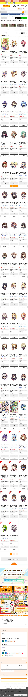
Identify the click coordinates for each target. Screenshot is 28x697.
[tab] (20, 30)
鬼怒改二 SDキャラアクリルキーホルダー (23, 52)
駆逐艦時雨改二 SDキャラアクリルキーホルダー (23, 476)
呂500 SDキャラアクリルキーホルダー (4, 82)
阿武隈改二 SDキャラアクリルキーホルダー (14, 52)
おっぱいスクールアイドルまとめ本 (4, 415)
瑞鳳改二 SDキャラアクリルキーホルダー (23, 82)
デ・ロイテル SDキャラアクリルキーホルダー (5, 173)
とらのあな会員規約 (14, 683)
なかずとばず (10, 14)
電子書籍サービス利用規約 (7, 686)
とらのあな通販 (3, 16)
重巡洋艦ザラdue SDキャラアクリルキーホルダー (14, 325)
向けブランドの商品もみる (14, 559)
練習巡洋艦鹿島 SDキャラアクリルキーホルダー (5, 385)
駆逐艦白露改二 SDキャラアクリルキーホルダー (5, 476)
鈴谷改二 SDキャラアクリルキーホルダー (23, 143)
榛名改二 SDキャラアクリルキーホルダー (14, 203)
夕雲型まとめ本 (13, 414)
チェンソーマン (3, 14)
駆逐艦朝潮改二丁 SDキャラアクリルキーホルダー (5, 294)
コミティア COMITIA (8, 621)
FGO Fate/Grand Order (8, 620)
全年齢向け (3, 8)
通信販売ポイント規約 (22, 683)
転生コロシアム (21, 14)
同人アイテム (9, 16)
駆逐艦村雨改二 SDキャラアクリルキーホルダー (23, 446)
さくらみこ (15, 14)
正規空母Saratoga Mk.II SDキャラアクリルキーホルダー (13, 234)
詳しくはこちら (24, 659)
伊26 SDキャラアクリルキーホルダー (13, 82)
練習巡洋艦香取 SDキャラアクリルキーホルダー (23, 355)
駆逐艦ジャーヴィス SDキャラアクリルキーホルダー (23, 294)
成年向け (7, 8)
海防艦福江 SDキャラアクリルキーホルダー (23, 416)
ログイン (22, 5)
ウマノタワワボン (4, 51)
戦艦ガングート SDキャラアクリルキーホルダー (5, 506)
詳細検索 (25, 12)
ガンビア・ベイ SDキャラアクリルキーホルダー (14, 173)
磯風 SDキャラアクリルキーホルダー (5, 142)
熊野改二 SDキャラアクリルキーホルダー (14, 142)
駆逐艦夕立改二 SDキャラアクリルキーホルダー (14, 476)
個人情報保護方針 (15, 686)
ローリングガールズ (8, 619)
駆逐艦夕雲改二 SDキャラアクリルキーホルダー (5, 537)
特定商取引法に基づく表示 (8, 688)
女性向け (25, 8)
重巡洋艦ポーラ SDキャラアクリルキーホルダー (5, 325)
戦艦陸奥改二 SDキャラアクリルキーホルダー (23, 385)
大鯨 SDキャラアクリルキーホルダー (5, 112)
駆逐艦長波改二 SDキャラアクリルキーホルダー (23, 506)
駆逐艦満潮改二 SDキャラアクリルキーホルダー (14, 264)
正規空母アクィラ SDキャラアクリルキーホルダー (23, 325)
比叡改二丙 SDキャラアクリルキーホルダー (23, 204)
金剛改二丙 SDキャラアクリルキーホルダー (5, 234)
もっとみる (25, 624)
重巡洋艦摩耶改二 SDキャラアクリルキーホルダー (5, 264)
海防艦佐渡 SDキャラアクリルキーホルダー (14, 446)
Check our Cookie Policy (7, 695)
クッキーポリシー (23, 686)
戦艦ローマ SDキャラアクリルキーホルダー (5, 355)
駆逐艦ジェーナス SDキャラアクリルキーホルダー (14, 294)
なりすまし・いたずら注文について (19, 688)
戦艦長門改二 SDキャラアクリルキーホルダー (14, 385)
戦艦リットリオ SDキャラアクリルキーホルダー (14, 355)
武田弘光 (5, 623)
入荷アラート (4, 18)
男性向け (20, 8)
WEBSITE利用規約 (6, 683)
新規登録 (18, 5)
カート (15, 186)
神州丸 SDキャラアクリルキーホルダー (5, 203)
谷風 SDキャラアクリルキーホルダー (14, 112)
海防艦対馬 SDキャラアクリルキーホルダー (5, 446)
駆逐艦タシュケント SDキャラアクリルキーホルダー (14, 506)
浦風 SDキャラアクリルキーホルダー (23, 112)
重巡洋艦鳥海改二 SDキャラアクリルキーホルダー (23, 234)
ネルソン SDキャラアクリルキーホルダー (23, 173)
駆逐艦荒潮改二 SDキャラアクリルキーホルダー (23, 264)
